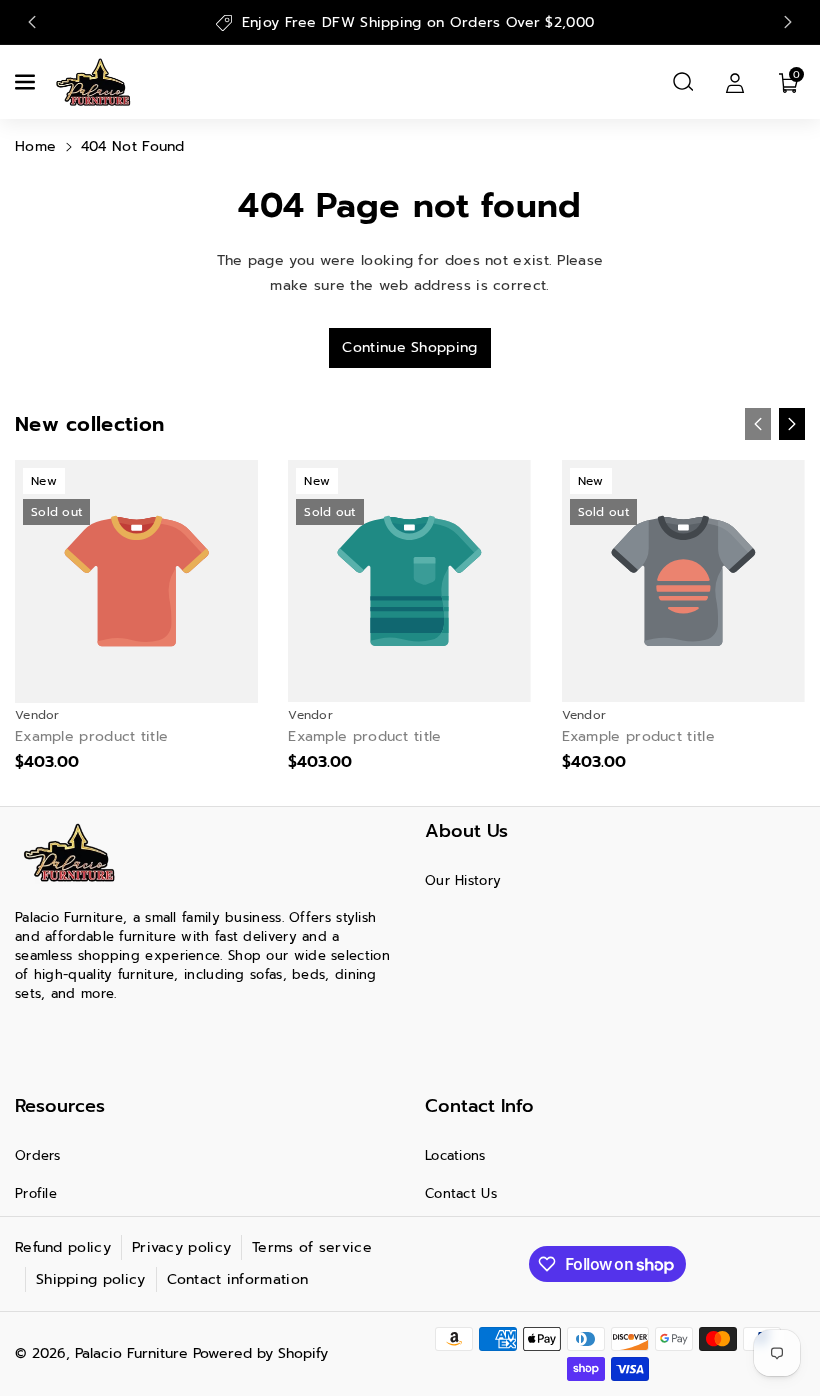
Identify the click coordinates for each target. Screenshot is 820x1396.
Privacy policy (181, 1247)
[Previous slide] (32, 22)
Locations (455, 1155)
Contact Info (479, 1106)
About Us (466, 831)
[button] (27, 82)
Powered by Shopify (260, 1353)
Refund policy (63, 1247)
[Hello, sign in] (735, 82)
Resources (60, 1106)
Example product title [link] (91, 737)
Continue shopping (409, 347)
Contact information (238, 1279)
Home (35, 146)
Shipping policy (91, 1279)
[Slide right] (792, 424)
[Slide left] (758, 424)
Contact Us (461, 1193)
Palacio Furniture (131, 1353)
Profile (36, 1193)
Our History (463, 880)
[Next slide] (788, 22)
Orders (38, 1155)
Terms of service (312, 1247)
